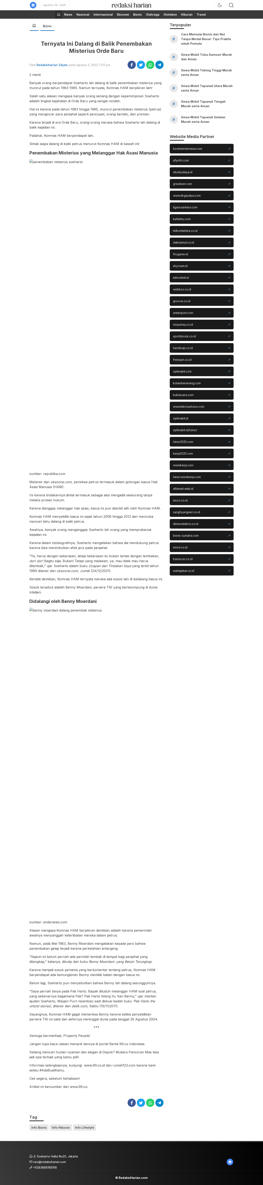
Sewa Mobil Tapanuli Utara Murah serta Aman (207, 88)
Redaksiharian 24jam (52, 65)
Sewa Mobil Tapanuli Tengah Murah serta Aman (203, 104)
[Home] (58, 14)
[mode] (219, 5)
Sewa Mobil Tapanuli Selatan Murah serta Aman (203, 119)
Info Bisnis (39, 1127)
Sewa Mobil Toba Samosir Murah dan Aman (206, 57)
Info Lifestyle (84, 1127)
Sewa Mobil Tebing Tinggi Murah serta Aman (206, 72)
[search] (231, 5)
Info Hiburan (61, 1127)
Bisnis (47, 26)
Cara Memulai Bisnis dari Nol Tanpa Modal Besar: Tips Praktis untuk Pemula (206, 38)
